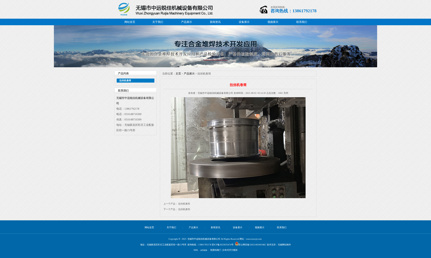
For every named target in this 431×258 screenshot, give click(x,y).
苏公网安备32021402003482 (252, 244)
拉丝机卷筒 (125, 80)
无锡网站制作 (284, 244)
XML (195, 250)
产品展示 (186, 22)
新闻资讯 (215, 22)
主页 (178, 73)
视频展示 (273, 22)
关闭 (286, 93)
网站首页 (129, 22)
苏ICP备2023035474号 (223, 244)
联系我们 (301, 22)
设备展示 (244, 22)
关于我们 (157, 22)
